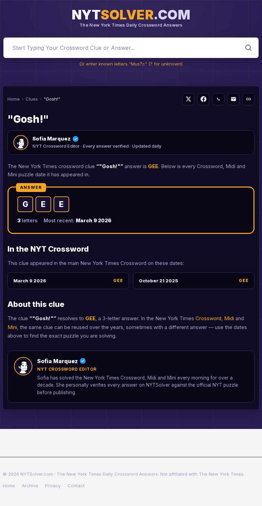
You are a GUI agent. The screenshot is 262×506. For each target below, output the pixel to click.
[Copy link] (248, 99)
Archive (30, 485)
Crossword (208, 318)
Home (14, 99)
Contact (76, 485)
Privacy (53, 485)
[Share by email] (233, 99)
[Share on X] (188, 99)
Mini (12, 327)
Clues (32, 99)
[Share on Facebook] (203, 99)
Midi (229, 318)
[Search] (248, 48)
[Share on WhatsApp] (218, 99)
